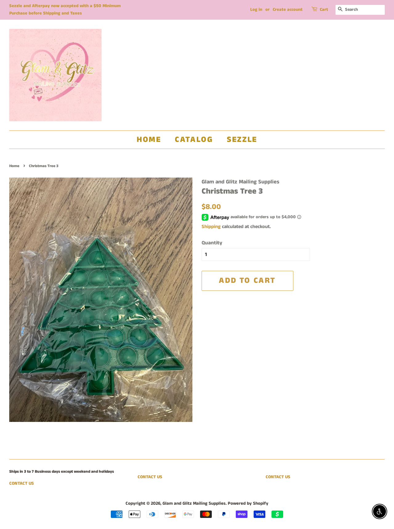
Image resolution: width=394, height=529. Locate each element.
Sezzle (242, 139)
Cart (324, 9)
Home (149, 139)
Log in (256, 9)
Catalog (194, 139)
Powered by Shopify (248, 503)
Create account (288, 9)
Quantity (212, 242)
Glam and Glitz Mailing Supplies (194, 503)
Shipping (211, 226)
